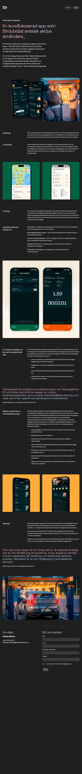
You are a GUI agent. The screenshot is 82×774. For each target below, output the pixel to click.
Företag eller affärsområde (48, 649)
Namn (43, 636)
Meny (76, 8)
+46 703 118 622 (8, 640)
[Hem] (5, 7)
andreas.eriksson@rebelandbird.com (16, 642)
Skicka (45, 669)
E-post (44, 643)
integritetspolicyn (67, 664)
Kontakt (68, 8)
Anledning (44, 656)
